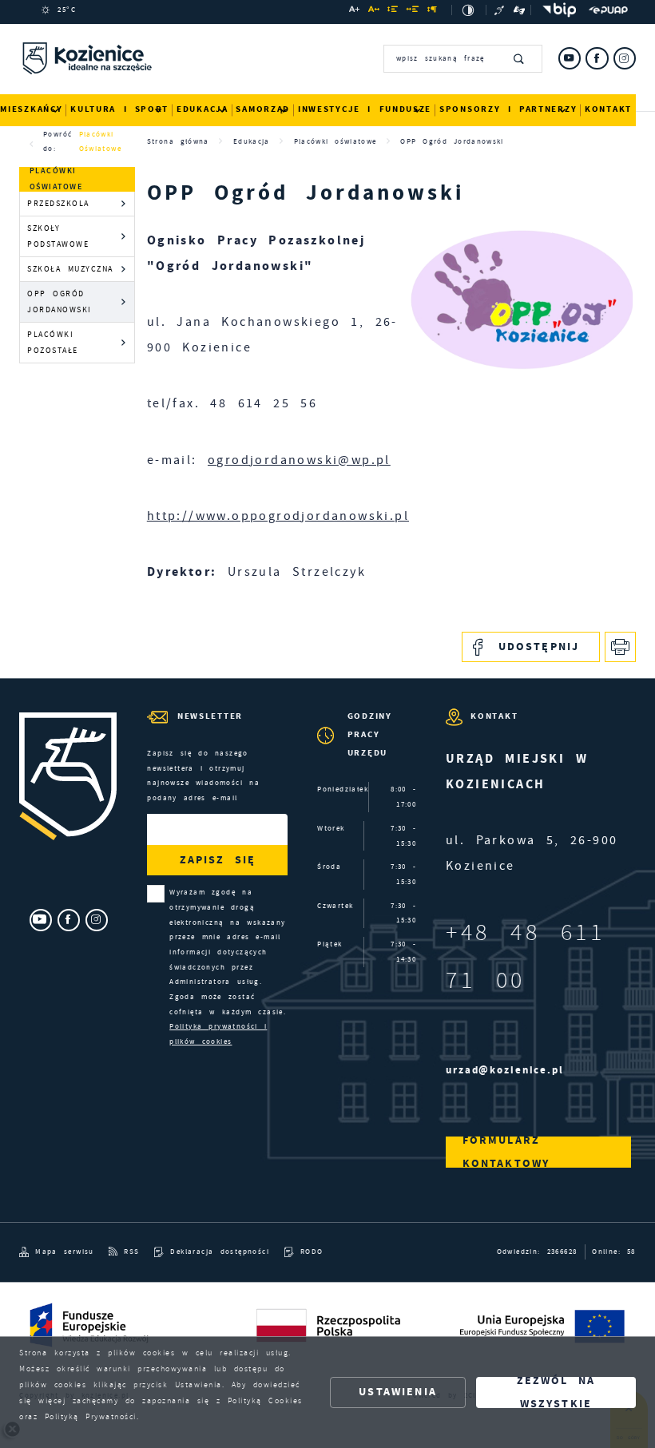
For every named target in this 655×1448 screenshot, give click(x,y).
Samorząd (263, 109)
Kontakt (608, 109)
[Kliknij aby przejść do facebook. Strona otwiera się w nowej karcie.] (597, 58)
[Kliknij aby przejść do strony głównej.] (87, 61)
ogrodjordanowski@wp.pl (299, 460)
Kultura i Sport (119, 109)
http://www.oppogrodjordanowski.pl (278, 516)
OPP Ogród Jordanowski (59, 301)
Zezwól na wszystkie (556, 1392)
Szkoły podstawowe (58, 236)
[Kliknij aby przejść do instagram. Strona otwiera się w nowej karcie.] (624, 58)
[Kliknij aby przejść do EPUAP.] (608, 10)
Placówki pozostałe (52, 342)
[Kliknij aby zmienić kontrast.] (468, 10)
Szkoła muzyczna (70, 269)
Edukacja (202, 109)
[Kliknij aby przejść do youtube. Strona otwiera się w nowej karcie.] (569, 58)
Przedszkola (58, 203)
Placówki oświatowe (100, 141)
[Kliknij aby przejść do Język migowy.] (520, 10)
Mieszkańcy (31, 109)
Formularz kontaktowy (506, 1152)
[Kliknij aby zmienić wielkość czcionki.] (355, 11)
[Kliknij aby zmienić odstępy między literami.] (374, 11)
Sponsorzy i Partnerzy (508, 109)
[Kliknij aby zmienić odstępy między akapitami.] (432, 11)
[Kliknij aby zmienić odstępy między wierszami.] (393, 11)
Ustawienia (398, 1391)
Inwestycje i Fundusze (364, 109)
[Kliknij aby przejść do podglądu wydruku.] (620, 647)
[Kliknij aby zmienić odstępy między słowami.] (413, 11)
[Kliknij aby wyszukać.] (520, 58)
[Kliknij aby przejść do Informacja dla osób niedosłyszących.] (500, 10)
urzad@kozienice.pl (505, 1070)
